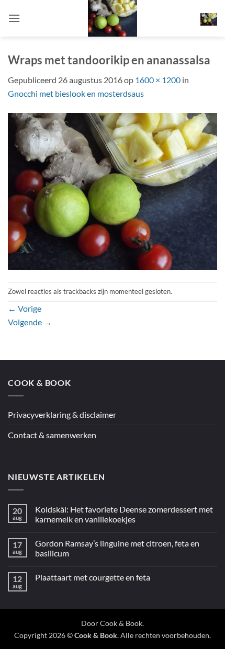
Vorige (24, 308)
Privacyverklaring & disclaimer (62, 414)
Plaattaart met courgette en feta (92, 577)
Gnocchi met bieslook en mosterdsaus (76, 93)
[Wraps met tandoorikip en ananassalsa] (112, 190)
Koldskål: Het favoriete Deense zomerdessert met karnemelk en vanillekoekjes (124, 514)
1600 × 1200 (158, 80)
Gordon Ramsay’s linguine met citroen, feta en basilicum (117, 548)
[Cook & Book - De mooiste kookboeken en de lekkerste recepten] (112, 18)
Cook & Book (121, 623)
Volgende (30, 322)
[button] (14, 18)
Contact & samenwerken (52, 435)
